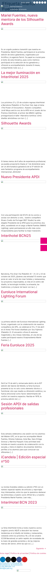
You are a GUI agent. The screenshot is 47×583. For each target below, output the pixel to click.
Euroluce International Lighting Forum (19, 294)
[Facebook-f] (19, 559)
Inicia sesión (25, 2)
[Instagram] (8, 559)
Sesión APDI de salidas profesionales (20, 406)
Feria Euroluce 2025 (17, 345)
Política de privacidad (20, 553)
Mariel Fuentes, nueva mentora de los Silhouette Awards (22, 19)
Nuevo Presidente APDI (20, 177)
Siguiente (41, 548)
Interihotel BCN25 (16, 235)
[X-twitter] (13, 559)
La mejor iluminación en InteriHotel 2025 (20, 75)
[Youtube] (24, 559)
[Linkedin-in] (2, 559)
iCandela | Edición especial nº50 (23, 459)
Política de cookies (38, 553)
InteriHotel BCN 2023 (19, 502)
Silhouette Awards (16, 123)
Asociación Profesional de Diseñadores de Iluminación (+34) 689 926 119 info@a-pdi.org (11, 565)
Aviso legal (4, 553)
